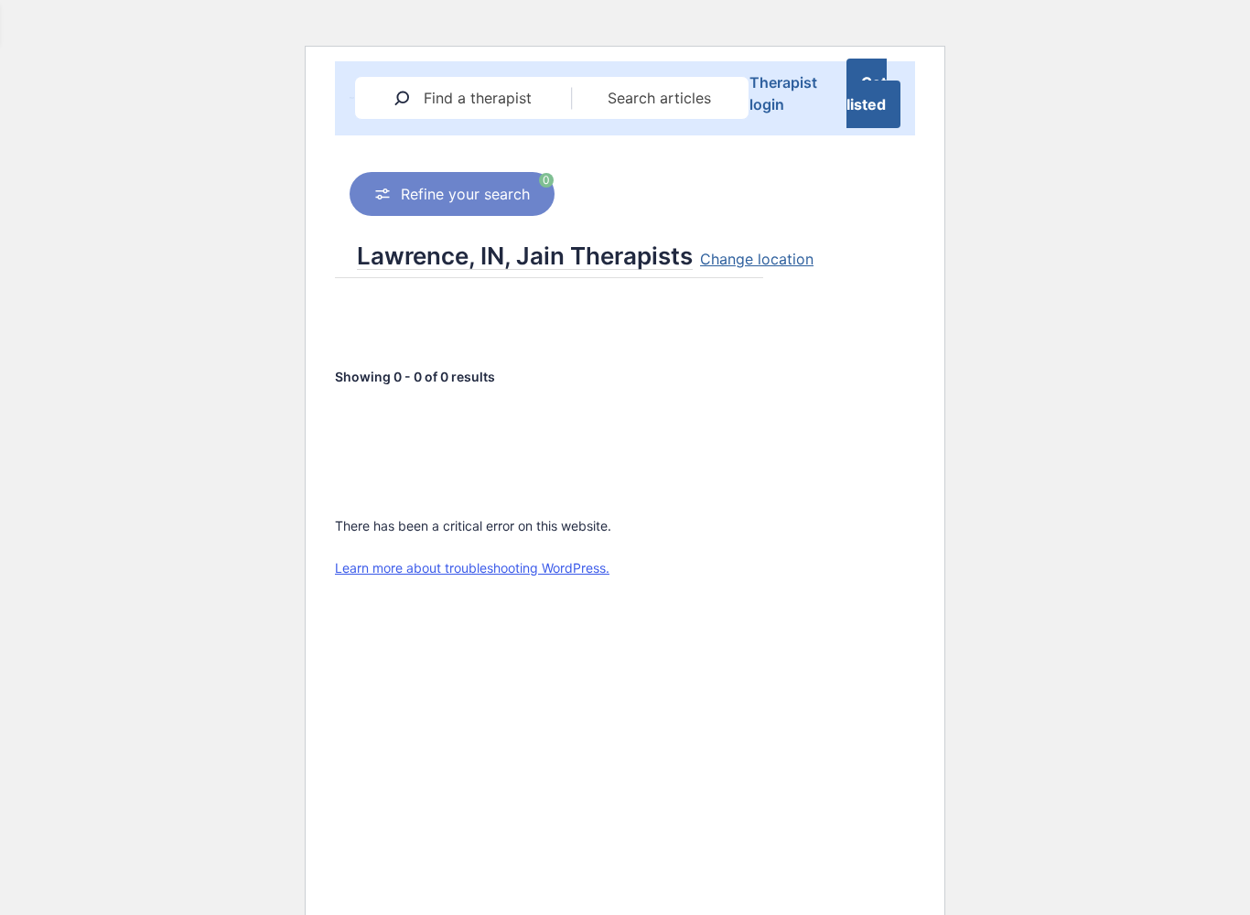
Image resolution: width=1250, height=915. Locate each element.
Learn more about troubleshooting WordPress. (472, 568)
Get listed (866, 93)
